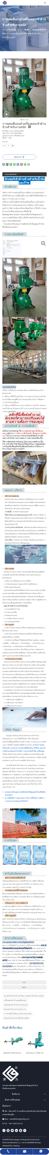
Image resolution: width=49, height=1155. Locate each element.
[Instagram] (20, 1130)
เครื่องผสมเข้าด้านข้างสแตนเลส (15, 1005)
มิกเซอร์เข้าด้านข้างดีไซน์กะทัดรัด (16, 1018)
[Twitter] (12, 1130)
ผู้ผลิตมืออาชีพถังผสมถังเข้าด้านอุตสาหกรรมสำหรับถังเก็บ (13, 1053)
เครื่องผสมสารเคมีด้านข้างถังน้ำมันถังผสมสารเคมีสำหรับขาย (35, 1053)
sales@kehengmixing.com (19, 1119)
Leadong (16, 1145)
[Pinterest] (24, 1130)
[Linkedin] (8, 1130)
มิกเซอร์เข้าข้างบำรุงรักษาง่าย (15, 1009)
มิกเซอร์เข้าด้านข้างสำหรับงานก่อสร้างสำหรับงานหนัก (24, 996)
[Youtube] (16, 1130)
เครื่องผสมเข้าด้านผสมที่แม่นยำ (15, 1000)
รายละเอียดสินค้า (10, 174)
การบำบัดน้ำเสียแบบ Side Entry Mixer (18, 1013)
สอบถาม (17, 157)
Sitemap (37, 1142)
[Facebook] (3, 1130)
